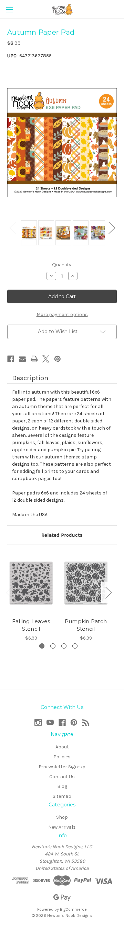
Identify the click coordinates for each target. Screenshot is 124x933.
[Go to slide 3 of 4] (63, 646)
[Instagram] (38, 722)
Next (111, 227)
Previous (12, 227)
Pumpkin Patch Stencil (86, 625)
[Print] (34, 359)
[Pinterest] (57, 359)
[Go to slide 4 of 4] (75, 646)
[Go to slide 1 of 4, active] (41, 646)
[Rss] (86, 722)
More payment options (62, 314)
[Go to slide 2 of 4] (52, 646)
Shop (62, 817)
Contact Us (62, 777)
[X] (45, 359)
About (62, 747)
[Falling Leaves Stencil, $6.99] (31, 583)
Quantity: (62, 264)
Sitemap (62, 796)
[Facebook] (10, 359)
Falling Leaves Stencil (31, 625)
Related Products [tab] (62, 535)
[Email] (22, 359)
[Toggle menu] (9, 9)
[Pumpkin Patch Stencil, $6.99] (85, 583)
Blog (62, 786)
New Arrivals (62, 827)
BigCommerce (73, 909)
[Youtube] (50, 722)
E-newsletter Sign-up (62, 767)
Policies (62, 757)
